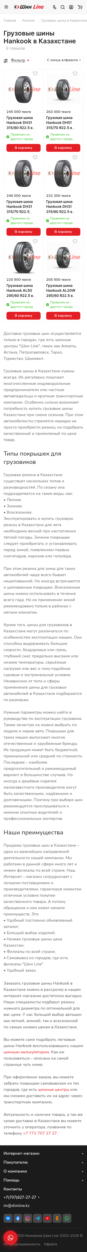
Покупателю (16, 1162)
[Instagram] (27, 1218)
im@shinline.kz (16, 1205)
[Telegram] (37, 1218)
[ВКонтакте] (8, 1218)
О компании (15, 1171)
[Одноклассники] (57, 1218)
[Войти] (71, 7)
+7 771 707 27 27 (40, 1133)
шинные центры (53, 1089)
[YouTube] (47, 1218)
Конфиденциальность (22, 1244)
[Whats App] (66, 1218)
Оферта (50, 1244)
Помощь (11, 1180)
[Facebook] (17, 1218)
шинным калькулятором (26, 1052)
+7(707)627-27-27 (20, 1197)
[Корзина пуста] (80, 7)
